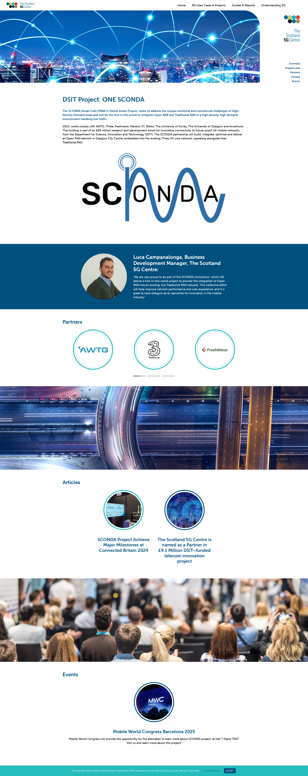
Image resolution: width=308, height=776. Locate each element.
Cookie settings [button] (212, 770)
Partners (295, 72)
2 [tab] (154, 376)
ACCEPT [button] (230, 770)
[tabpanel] (123, 527)
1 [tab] (139, 376)
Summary (294, 63)
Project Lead (292, 68)
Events (296, 81)
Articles (295, 76)
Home (182, 5)
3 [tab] (168, 376)
